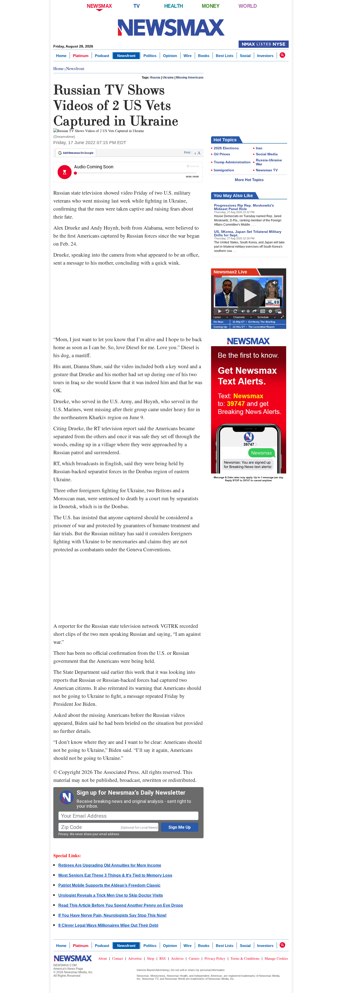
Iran (259, 148)
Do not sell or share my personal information (198, 969)
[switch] (243, 311)
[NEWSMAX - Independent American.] (171, 27)
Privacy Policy (215, 958)
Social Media (267, 154)
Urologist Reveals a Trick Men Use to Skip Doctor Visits (110, 895)
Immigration (224, 170)
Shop (150, 958)
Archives (177, 958)
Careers (194, 958)
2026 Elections (226, 148)
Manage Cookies (276, 958)
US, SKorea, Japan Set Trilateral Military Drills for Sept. (247, 233)
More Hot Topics (249, 180)
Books (203, 56)
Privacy (63, 834)
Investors (265, 56)
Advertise (135, 958)
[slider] (249, 311)
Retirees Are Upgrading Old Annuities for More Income (109, 865)
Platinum (80, 56)
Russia (155, 77)
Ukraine (168, 77)
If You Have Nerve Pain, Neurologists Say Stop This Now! (112, 915)
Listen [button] (217, 317)
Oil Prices (222, 154)
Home (61, 56)
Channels (239, 317)
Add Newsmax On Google (78, 153)
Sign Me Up (179, 827)
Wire (188, 56)
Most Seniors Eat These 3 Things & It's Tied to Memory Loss (115, 875)
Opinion (170, 56)
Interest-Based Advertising (153, 969)
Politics (149, 56)
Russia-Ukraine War (269, 162)
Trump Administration (232, 162)
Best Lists (224, 56)
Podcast (102, 56)
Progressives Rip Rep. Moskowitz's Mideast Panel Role (244, 207)
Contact (117, 958)
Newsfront (126, 56)
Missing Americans (190, 77)
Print (187, 152)
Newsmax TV (267, 170)
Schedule (263, 317)
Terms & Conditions (245, 958)
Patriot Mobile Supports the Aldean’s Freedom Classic (109, 885)
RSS (162, 958)
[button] (282, 55)
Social (245, 56)
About (102, 958)
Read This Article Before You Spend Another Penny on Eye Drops (120, 905)
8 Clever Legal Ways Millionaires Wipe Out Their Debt (108, 925)
